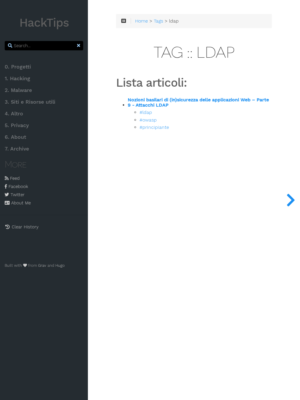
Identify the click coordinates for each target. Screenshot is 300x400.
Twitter (17, 194)
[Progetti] (290, 200)
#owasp (148, 120)
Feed (14, 178)
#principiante (154, 127)
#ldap (145, 112)
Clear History (24, 227)
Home (141, 21)
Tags (158, 21)
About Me (20, 203)
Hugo (60, 265)
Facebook (17, 186)
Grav (42, 265)
